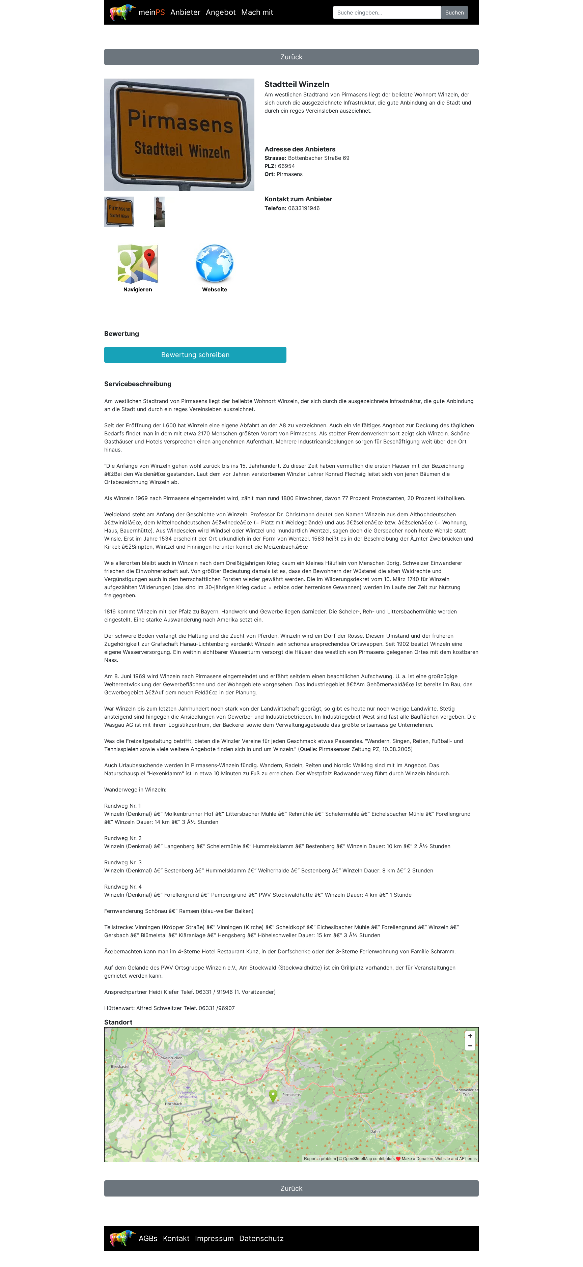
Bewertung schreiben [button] (195, 355)
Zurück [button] (291, 57)
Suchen (454, 12)
